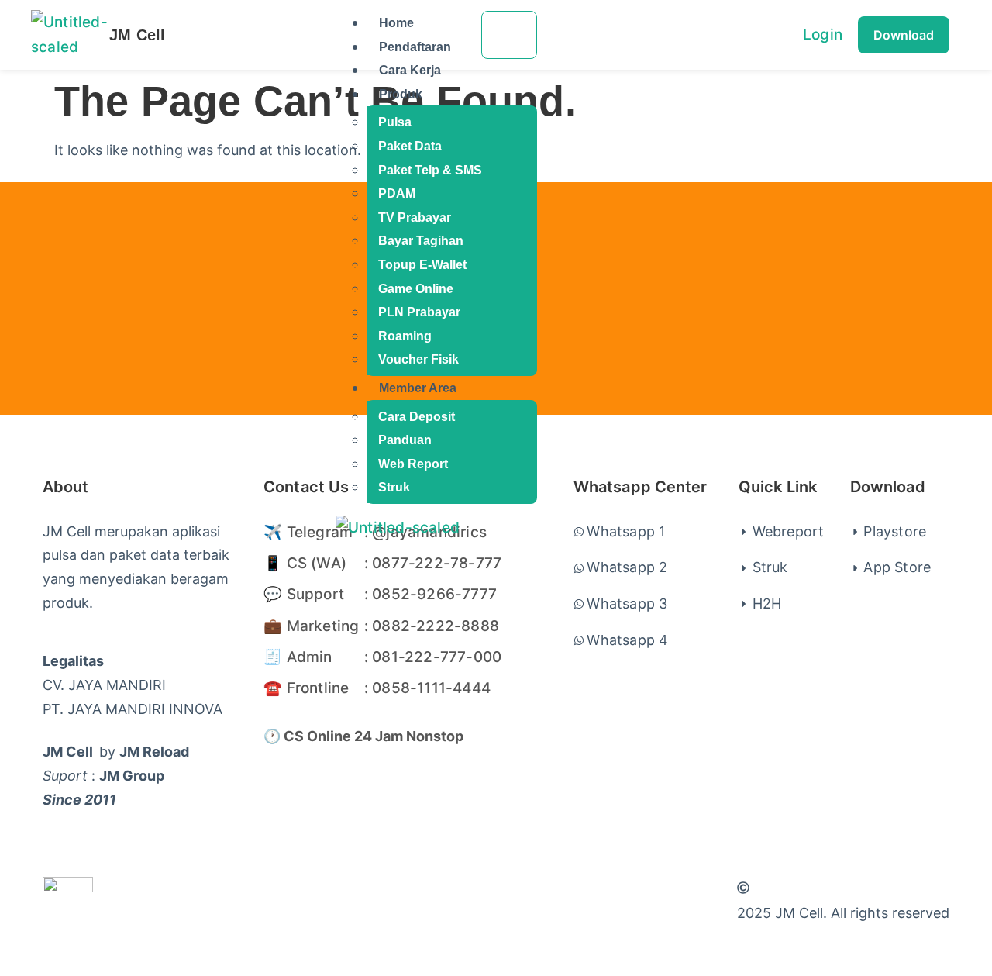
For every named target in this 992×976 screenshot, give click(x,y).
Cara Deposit (416, 416)
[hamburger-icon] (509, 35)
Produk (400, 94)
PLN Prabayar (419, 312)
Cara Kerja (410, 70)
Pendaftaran (415, 46)
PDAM (396, 193)
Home (396, 22)
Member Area (417, 388)
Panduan (405, 440)
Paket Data (410, 146)
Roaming (405, 336)
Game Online (415, 288)
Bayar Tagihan (420, 240)
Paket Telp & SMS (430, 170)
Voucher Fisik (418, 359)
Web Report (413, 464)
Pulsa (395, 122)
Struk (394, 487)
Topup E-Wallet (422, 264)
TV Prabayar (414, 217)
